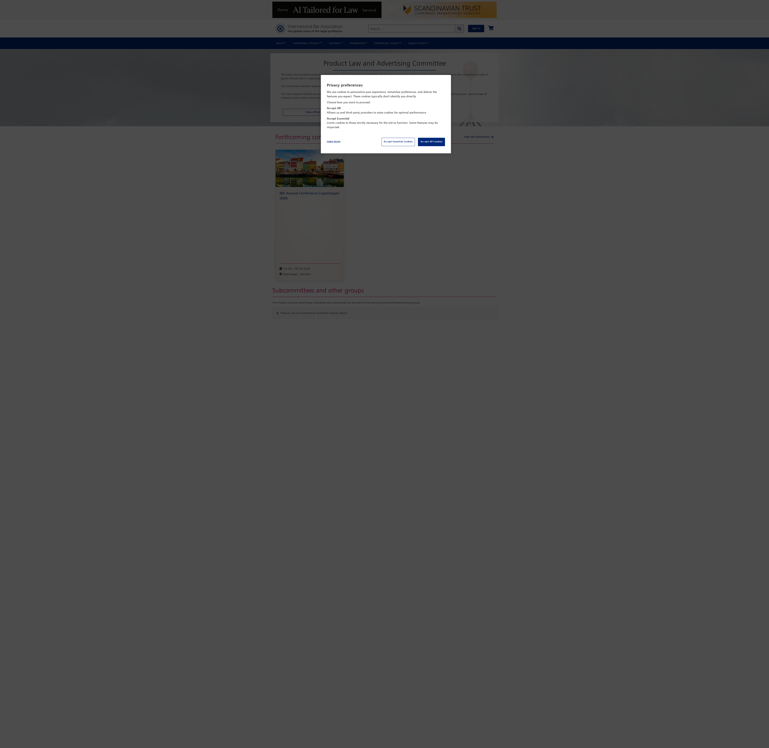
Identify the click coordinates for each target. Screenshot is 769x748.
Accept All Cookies (431, 142)
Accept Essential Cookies (398, 142)
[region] (386, 114)
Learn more (333, 141)
